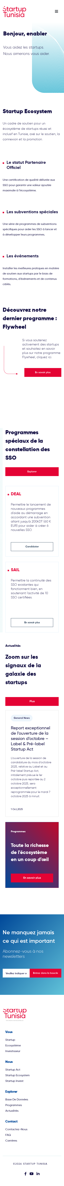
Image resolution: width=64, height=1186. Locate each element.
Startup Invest (14, 1081)
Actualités (11, 1110)
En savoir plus (42, 372)
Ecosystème (13, 1045)
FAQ (8, 1135)
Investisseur (12, 1051)
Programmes (13, 1105)
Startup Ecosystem (17, 1075)
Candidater (32, 546)
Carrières (11, 1140)
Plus (32, 701)
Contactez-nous (16, 1129)
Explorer (32, 471)
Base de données (16, 1099)
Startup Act (12, 1069)
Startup (10, 1039)
